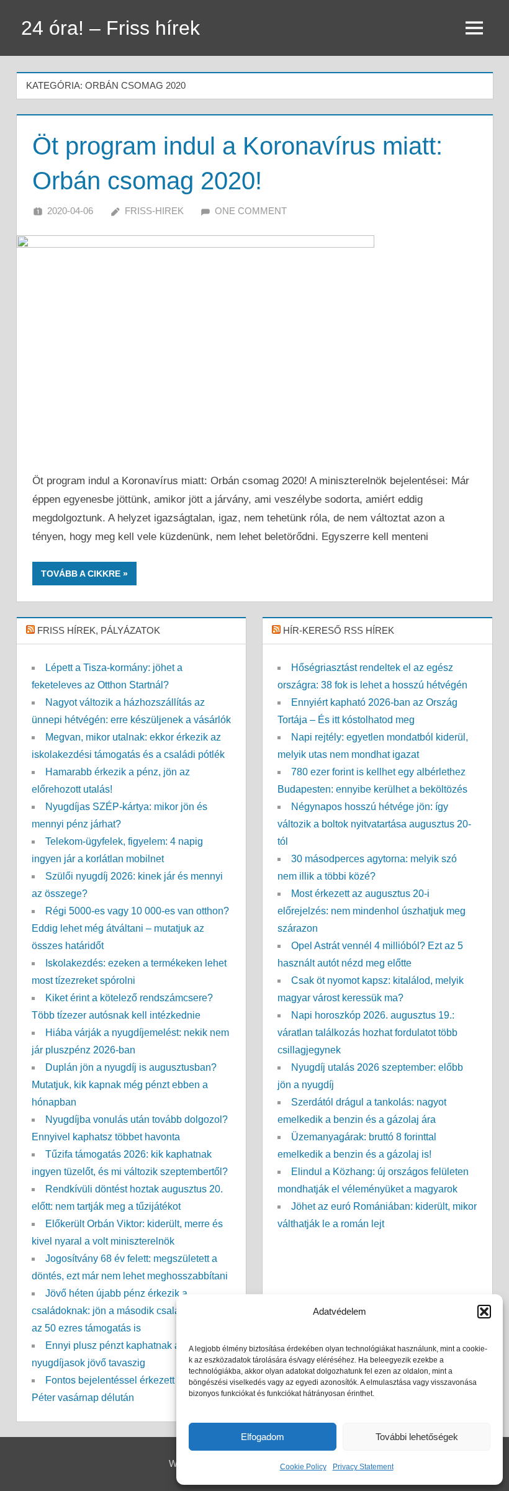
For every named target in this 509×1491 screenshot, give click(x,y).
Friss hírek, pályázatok (98, 630)
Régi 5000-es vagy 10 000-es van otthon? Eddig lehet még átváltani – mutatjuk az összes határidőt (130, 928)
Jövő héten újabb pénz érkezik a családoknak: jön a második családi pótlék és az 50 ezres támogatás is (131, 1310)
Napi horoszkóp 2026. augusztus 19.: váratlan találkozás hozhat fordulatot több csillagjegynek (367, 1032)
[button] (484, 1311)
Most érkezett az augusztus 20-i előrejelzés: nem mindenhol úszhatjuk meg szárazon (371, 911)
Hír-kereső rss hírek (338, 630)
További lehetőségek (417, 1436)
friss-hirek (154, 210)
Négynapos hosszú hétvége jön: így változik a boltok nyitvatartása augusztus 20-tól (374, 824)
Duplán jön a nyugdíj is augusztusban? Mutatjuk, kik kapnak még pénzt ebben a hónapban (124, 1084)
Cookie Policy (303, 1466)
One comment (251, 210)
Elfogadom (262, 1436)
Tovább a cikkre (80, 574)
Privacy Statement (363, 1466)
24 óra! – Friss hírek (110, 28)
